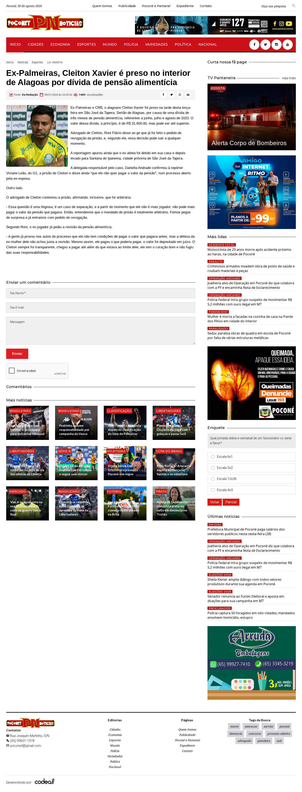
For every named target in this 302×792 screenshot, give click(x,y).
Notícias (22, 62)
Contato (206, 6)
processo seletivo (278, 734)
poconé (284, 726)
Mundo (110, 44)
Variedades (156, 44)
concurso (254, 734)
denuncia (235, 734)
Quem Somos (102, 6)
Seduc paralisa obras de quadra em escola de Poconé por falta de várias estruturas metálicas (248, 335)
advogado (244, 741)
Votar (214, 502)
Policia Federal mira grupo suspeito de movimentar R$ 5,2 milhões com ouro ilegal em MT (249, 301)
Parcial (231, 502)
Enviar (17, 353)
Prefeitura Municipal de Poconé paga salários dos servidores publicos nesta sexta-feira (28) (246, 531)
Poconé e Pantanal (156, 6)
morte (234, 726)
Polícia (131, 44)
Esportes (86, 44)
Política (183, 44)
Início (15, 44)
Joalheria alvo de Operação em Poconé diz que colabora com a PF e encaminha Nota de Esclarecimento (250, 285)
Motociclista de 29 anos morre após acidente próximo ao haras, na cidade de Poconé (249, 251)
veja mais (289, 78)
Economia (60, 44)
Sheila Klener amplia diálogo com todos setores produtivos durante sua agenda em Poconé (244, 581)
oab (279, 741)
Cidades (35, 44)
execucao (251, 726)
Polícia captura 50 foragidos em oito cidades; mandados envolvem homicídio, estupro (251, 615)
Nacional (207, 44)
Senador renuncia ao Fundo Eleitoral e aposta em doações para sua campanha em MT (245, 598)
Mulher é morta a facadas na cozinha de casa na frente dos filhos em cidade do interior (250, 318)
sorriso (268, 726)
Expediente (185, 6)
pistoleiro (263, 741)
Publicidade (127, 6)
